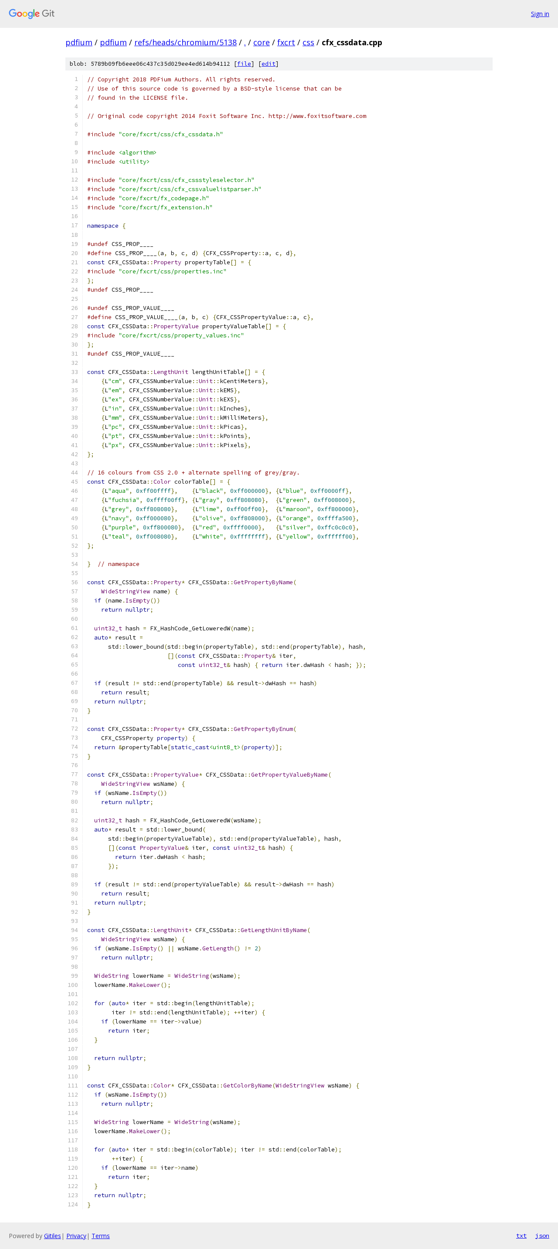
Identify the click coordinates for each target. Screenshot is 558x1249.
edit (269, 63)
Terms (101, 1236)
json (542, 1235)
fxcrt (286, 42)
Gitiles (52, 1236)
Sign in (540, 14)
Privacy (76, 1236)
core (261, 42)
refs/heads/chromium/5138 (185, 42)
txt (521, 1235)
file (244, 63)
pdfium (78, 42)
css (308, 42)
